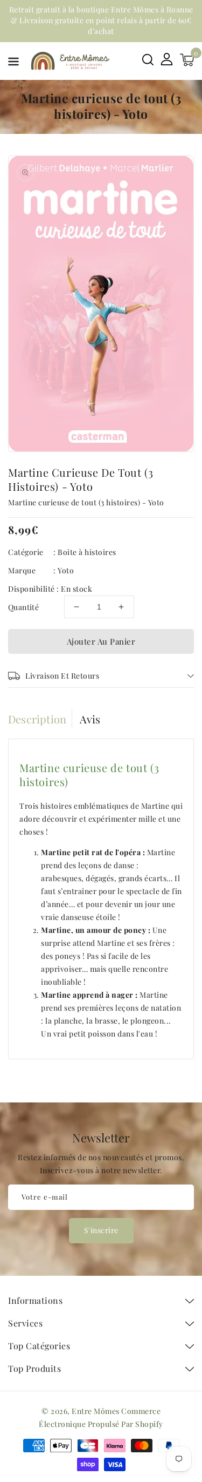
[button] (13, 63)
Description (37, 719)
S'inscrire (101, 1230)
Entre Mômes (96, 1411)
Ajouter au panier (101, 641)
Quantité (23, 607)
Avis (90, 719)
